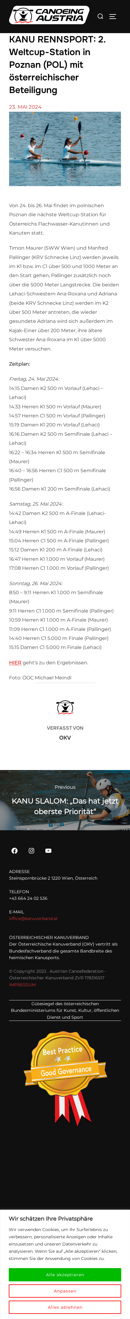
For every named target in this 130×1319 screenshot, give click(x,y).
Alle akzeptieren (65, 1274)
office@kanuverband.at (33, 918)
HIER (15, 663)
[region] (65, 1264)
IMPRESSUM (22, 984)
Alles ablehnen (65, 1307)
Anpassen (65, 1291)
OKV (65, 737)
